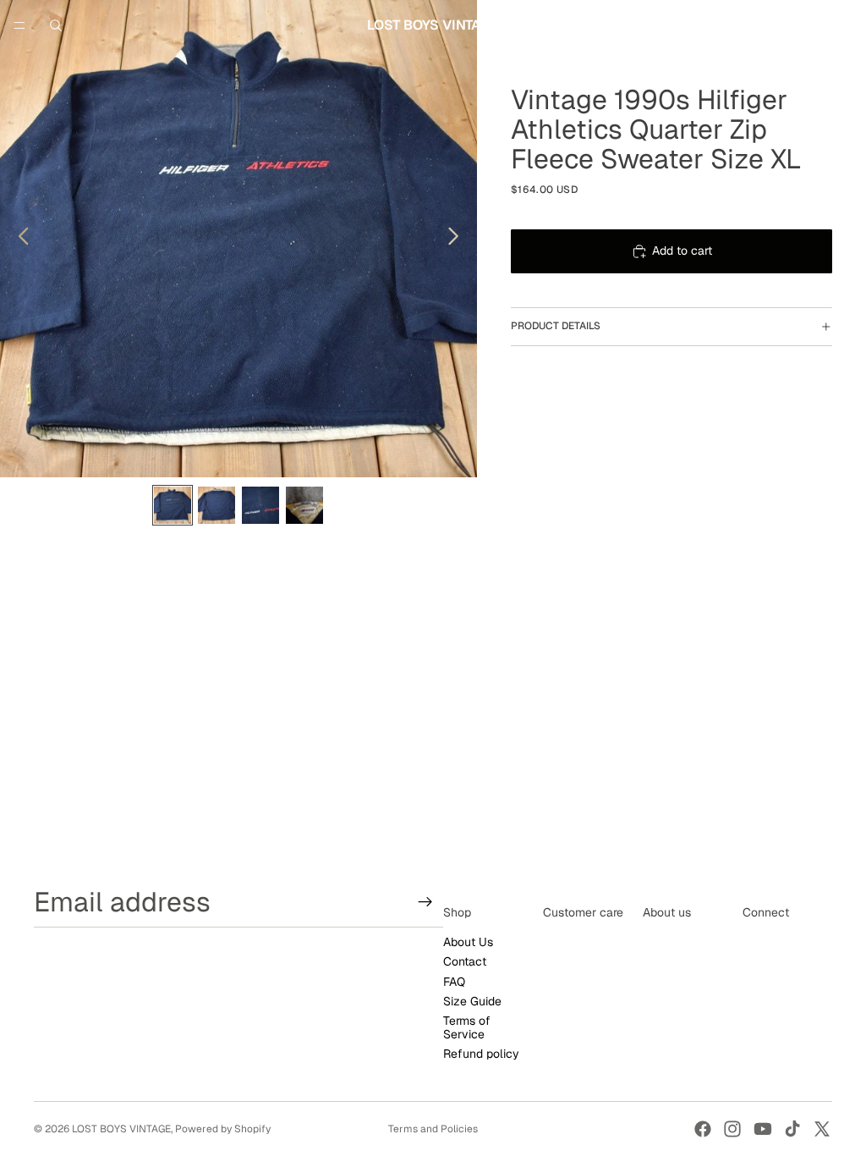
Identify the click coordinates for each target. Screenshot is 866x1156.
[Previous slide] (19, 238)
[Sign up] (425, 901)
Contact (464, 961)
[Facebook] (703, 1129)
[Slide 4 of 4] (304, 505)
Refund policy (481, 1053)
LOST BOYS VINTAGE (121, 1129)
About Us (468, 941)
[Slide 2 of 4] (216, 505)
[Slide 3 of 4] (260, 505)
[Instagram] (732, 1129)
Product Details (555, 326)
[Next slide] (458, 238)
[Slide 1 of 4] (172, 505)
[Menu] (19, 25)
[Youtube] (763, 1129)
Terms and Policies (433, 1129)
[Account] (808, 25)
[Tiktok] (792, 1129)
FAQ (454, 980)
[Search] (55, 25)
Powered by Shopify (223, 1129)
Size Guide (472, 1000)
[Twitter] (822, 1129)
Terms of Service (467, 1027)
